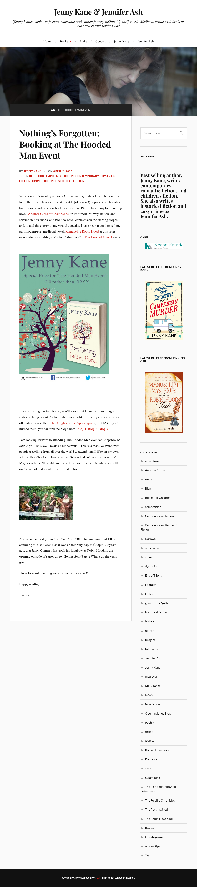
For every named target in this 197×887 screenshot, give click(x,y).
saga (148, 768)
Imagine (150, 640)
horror (149, 630)
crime (36, 181)
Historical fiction (69, 181)
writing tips (152, 846)
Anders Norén (125, 878)
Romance (151, 759)
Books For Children (157, 497)
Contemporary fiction (56, 176)
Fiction (48, 181)
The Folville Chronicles (160, 800)
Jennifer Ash (146, 41)
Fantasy (150, 584)
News (149, 695)
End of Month (154, 575)
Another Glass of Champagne (48, 213)
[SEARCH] (181, 133)
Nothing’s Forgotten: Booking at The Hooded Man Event (65, 144)
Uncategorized (154, 837)
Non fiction (152, 704)
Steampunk (152, 777)
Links (83, 41)
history (149, 621)
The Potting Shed (156, 809)
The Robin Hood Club (159, 818)
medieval (151, 676)
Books (64, 41)
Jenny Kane (121, 41)
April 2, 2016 (63, 171)
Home (47, 41)
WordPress (87, 878)
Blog (33, 176)
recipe (149, 731)
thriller (149, 828)
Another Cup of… (156, 470)
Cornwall (151, 538)
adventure (152, 461)
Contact (100, 41)
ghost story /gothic (157, 603)
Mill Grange (153, 685)
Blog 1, (82, 428)
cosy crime (152, 548)
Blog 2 (92, 428)
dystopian (151, 566)
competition (153, 507)
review (149, 740)
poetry (149, 722)
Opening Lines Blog (158, 713)
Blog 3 (103, 428)
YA (147, 855)
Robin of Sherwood (157, 750)
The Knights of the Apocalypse (71, 422)
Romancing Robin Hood (82, 231)
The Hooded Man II (99, 237)
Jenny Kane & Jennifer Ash (98, 12)
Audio (149, 479)
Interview (151, 649)
